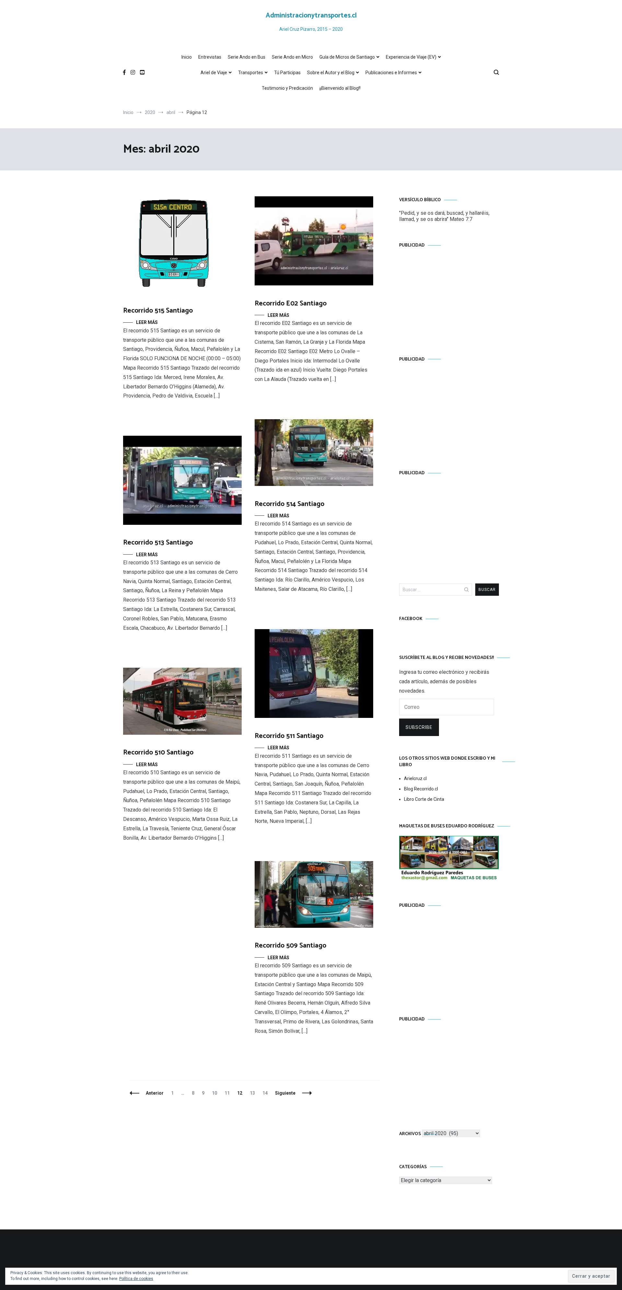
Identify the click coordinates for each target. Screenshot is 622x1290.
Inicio (186, 57)
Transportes (250, 72)
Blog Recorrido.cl (421, 788)
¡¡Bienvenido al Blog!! (340, 88)
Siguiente (285, 1093)
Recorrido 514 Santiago (289, 504)
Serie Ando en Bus (246, 57)
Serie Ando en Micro (292, 57)
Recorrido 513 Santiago (158, 542)
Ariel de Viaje (214, 72)
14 (266, 1093)
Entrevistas (209, 57)
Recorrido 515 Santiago (158, 310)
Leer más (147, 322)
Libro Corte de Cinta (424, 799)
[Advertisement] (449, 295)
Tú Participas (287, 72)
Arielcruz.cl (415, 778)
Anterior (155, 1093)
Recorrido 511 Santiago (289, 736)
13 (253, 1093)
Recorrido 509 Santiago (290, 945)
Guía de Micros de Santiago (347, 57)
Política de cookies (136, 1278)
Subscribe (419, 727)
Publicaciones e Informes (391, 72)
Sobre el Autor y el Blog (330, 72)
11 (228, 1093)
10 (216, 1093)
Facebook (410, 619)
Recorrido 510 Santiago (158, 752)
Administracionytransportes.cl (311, 15)
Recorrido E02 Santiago (291, 303)
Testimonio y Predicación (287, 88)
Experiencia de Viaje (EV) (411, 57)
